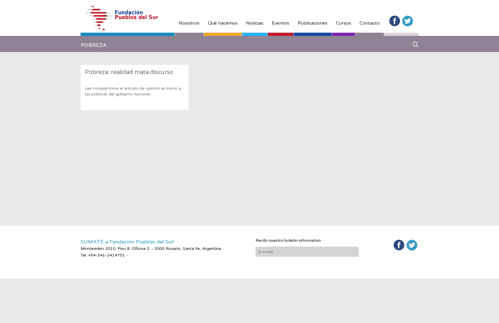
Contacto (370, 23)
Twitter (407, 21)
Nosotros (189, 23)
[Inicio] (127, 21)
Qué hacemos (223, 23)
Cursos (343, 23)
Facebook (394, 21)
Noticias (254, 23)
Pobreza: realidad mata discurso (129, 72)
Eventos (280, 23)
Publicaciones (312, 23)
